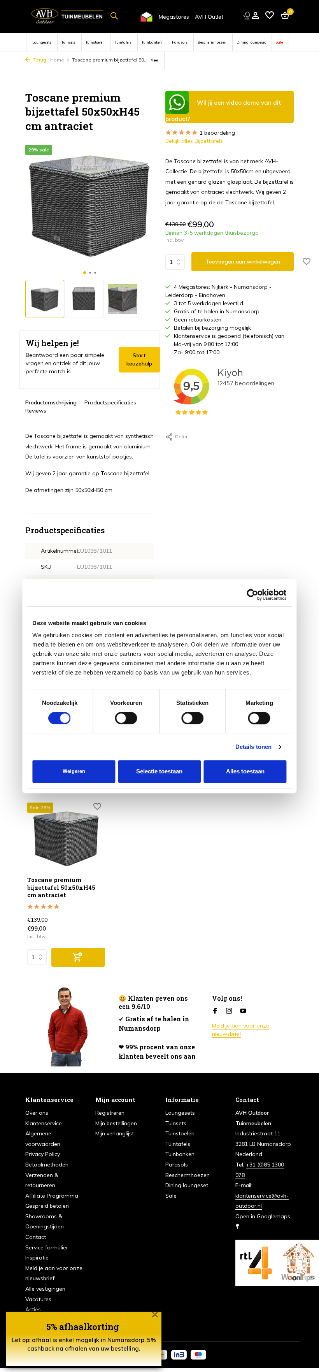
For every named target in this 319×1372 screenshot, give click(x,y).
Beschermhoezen (212, 42)
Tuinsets (68, 42)
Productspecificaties (110, 402)
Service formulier (46, 1247)
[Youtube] (243, 1011)
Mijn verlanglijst (114, 1133)
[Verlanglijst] (269, 16)
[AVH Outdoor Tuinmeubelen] (67, 15)
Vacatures (38, 1299)
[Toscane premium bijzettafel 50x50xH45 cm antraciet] (66, 837)
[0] (283, 16)
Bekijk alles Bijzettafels (194, 140)
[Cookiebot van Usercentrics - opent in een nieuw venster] (253, 595)
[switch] (126, 718)
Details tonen (253, 746)
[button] (85, 272)
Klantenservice (43, 1123)
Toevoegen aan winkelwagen (242, 261)
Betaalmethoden (46, 1164)
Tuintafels (123, 42)
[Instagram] (229, 1011)
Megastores (174, 16)
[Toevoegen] (78, 957)
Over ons (36, 1112)
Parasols (180, 42)
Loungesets (41, 42)
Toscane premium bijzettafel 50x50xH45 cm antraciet (61, 887)
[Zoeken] (114, 15)
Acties (33, 1309)
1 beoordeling (217, 132)
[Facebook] (215, 1011)
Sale (279, 42)
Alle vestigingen (45, 1288)
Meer (154, 60)
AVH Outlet (209, 16)
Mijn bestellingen (116, 1123)
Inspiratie (37, 1257)
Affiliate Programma (51, 1195)
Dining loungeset (251, 42)
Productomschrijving (51, 402)
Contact (35, 1236)
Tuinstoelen (95, 42)
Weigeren (74, 771)
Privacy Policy (42, 1154)
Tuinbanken (152, 42)
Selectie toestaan (159, 771)
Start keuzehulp (139, 359)
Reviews (35, 410)
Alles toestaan (245, 771)
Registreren (109, 1112)
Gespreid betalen (47, 1205)
